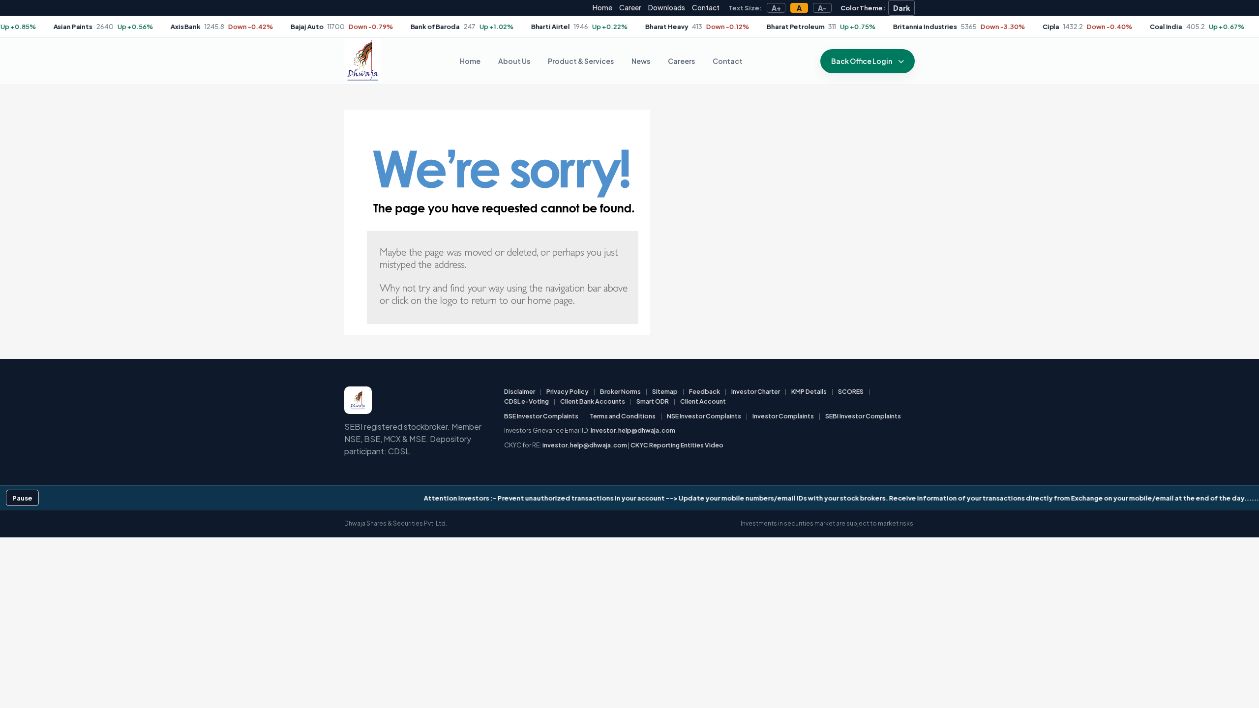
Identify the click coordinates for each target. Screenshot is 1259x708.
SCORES (851, 391)
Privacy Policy (567, 391)
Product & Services (581, 61)
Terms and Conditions (623, 416)
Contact (705, 7)
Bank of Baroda (412, 26)
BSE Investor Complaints (541, 416)
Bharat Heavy (644, 26)
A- (822, 7)
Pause (22, 498)
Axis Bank (163, 26)
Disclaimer (519, 391)
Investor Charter (755, 391)
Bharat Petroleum (773, 26)
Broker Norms (620, 391)
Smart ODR (652, 401)
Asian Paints (49, 26)
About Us (514, 61)
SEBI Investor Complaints (863, 416)
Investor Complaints (783, 416)
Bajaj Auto (284, 26)
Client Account (703, 401)
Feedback (704, 391)
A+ (776, 7)
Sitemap (665, 391)
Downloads (666, 7)
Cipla (1027, 26)
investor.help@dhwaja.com (633, 430)
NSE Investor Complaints (704, 416)
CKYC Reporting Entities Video (676, 445)
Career (630, 7)
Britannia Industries (902, 26)
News (640, 61)
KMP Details (809, 391)
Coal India (1143, 26)
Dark (901, 7)
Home (602, 7)
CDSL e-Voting (526, 401)
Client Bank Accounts (592, 401)
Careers (681, 61)
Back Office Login (861, 61)
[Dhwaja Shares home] (363, 61)
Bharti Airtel (527, 26)
